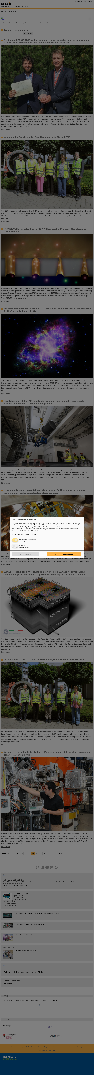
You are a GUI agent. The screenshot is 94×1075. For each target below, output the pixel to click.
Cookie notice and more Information (25, 534)
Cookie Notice (36, 525)
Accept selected (25, 554)
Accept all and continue (64, 554)
